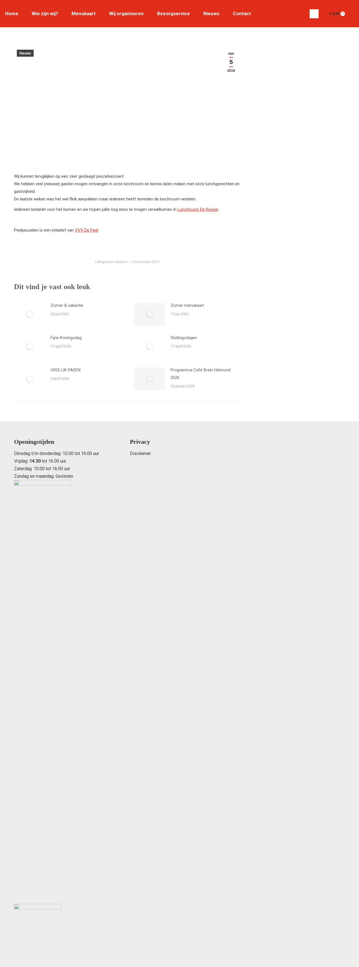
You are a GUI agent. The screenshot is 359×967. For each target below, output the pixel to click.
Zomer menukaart (187, 305)
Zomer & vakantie (66, 305)
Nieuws (25, 53)
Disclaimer (140, 453)
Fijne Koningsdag (66, 337)
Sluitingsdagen (184, 337)
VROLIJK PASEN (65, 369)
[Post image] (29, 314)
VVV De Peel (86, 230)
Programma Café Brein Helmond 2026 (201, 373)
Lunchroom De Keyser (198, 209)
